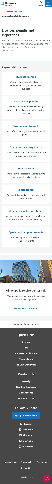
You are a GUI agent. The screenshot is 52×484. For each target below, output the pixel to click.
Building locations (26, 387)
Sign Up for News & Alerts (26, 415)
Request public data (26, 353)
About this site (10, 462)
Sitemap (26, 342)
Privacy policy (27, 462)
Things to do (26, 359)
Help (26, 381)
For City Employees (26, 365)
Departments (26, 393)
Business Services (14, 11)
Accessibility (26, 468)
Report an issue (26, 398)
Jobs (26, 348)
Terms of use (42, 462)
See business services (24, 308)
